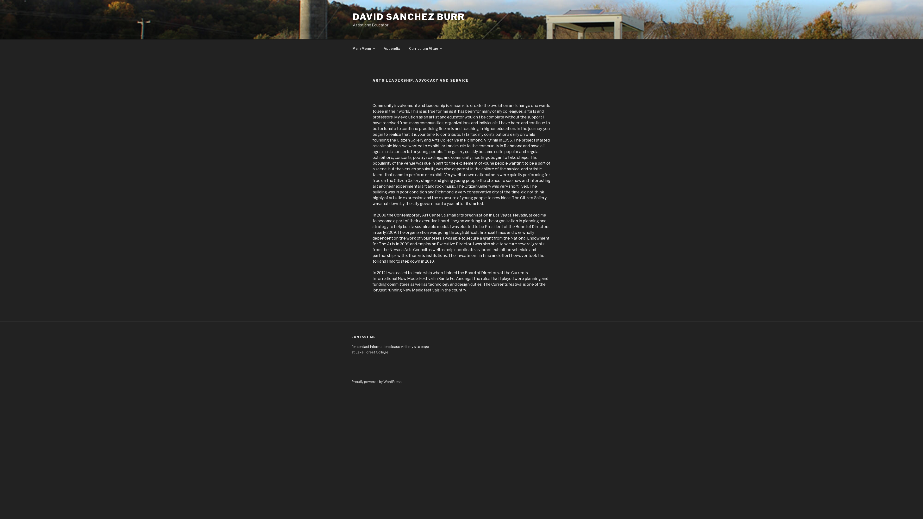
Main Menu (361, 48)
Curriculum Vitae (423, 48)
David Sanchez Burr (409, 17)
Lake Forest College (372, 352)
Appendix (392, 48)
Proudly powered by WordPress (376, 382)
